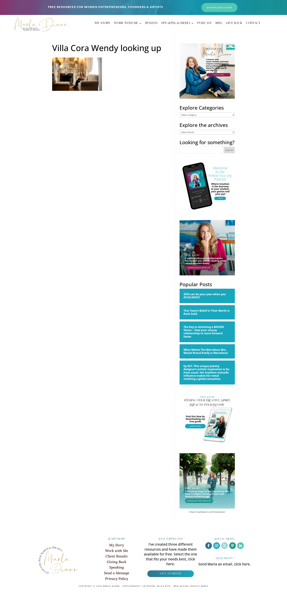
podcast (204, 23)
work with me (126, 23)
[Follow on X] (224, 545)
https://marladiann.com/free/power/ (207, 511)
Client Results (116, 556)
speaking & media (175, 23)
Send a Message (116, 573)
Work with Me (116, 550)
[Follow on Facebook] (208, 545)
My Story (116, 545)
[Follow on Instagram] (216, 545)
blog (218, 23)
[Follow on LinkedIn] (240, 545)
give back (234, 23)
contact (253, 23)
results (151, 23)
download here (219, 7)
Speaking (116, 567)
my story (102, 23)
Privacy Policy (116, 578)
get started (170, 574)
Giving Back (116, 562)
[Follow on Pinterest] (232, 545)
